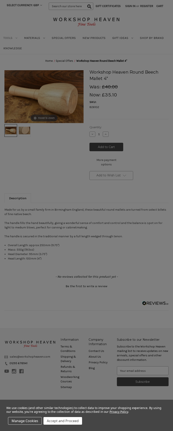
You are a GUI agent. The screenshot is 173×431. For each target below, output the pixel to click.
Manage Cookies (25, 421)
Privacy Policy (118, 412)
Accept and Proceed (63, 421)
